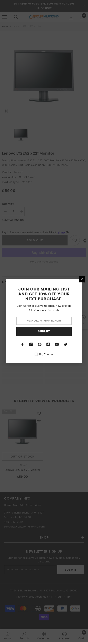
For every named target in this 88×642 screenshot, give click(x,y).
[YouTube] (57, 344)
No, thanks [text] (46, 354)
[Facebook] (22, 344)
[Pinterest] (39, 344)
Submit (44, 331)
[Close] (82, 279)
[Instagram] (31, 344)
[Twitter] (65, 344)
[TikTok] (48, 344)
